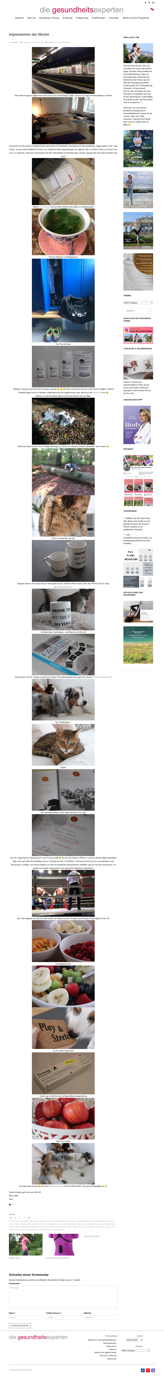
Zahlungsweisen (109, 1343)
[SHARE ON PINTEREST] (24, 1218)
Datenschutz (111, 1346)
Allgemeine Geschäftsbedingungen (102, 1340)
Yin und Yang (99, 1227)
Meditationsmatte (56, 1186)
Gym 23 (58, 1224)
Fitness (17, 1224)
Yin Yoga (108, 1227)
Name (12, 1313)
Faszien (85, 1221)
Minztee (12, 1227)
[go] (149, 311)
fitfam (11, 1224)
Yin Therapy (90, 1227)
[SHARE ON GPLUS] (20, 1218)
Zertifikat (60, 1229)
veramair (15, 42)
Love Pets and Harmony (106, 1224)
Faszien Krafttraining (101, 677)
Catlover (78, 1221)
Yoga (39, 1229)
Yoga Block (46, 1229)
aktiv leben (24, 1221)
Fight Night (110, 1221)
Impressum (111, 1359)
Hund (79, 1224)
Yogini (53, 1229)
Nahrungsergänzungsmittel (30, 1227)
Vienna (75, 1227)
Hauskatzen (66, 1224)
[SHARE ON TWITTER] (11, 1218)
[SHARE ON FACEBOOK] (15, 1218)
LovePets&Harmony (63, 587)
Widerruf (112, 1349)
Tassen (56, 1227)
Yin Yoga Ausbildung (29, 1229)
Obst (43, 1227)
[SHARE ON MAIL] (29, 1218)
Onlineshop (97, 392)
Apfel (31, 1221)
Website (87, 1313)
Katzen (83, 1224)
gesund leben (25, 1224)
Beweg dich (14, 1258)
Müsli (17, 1227)
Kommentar (15, 1283)
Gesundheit (51, 1224)
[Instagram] (153, 3)
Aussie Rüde (38, 1221)
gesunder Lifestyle (39, 1224)
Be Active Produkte (58, 1221)
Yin (84, 1227)
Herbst (73, 1224)
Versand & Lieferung (108, 1355)
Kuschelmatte (44, 207)
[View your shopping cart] (153, 10)
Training (63, 1227)
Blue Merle (70, 1221)
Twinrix (69, 1227)
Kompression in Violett (58, 1258)
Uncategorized (64, 42)
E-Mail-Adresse (53, 1313)
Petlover (49, 1227)
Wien (80, 1227)
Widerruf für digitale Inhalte (105, 1352)
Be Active (47, 1221)
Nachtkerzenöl (92, 1236)
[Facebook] (145, 3)
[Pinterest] (149, 3)
